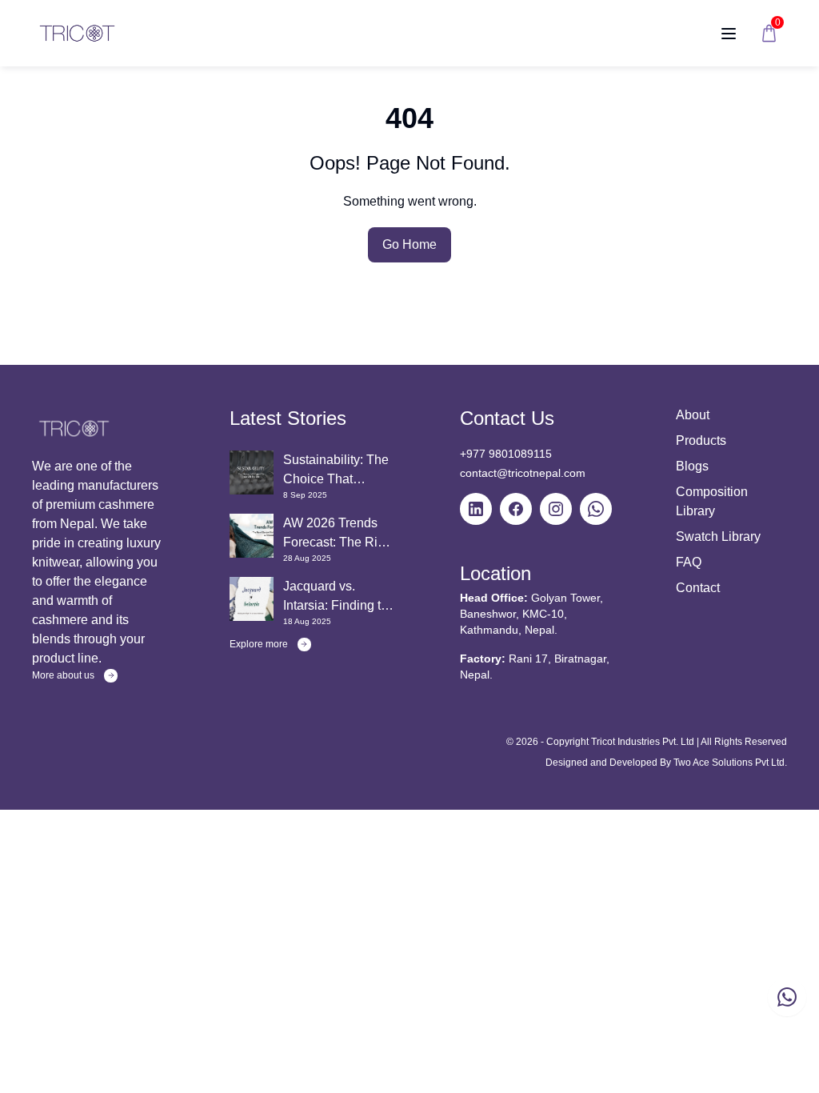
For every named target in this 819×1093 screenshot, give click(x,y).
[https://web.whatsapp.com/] (596, 509)
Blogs (692, 466)
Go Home (409, 244)
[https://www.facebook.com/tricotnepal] (516, 509)
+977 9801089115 (506, 453)
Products (701, 440)
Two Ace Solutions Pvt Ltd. (730, 762)
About (692, 415)
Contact (698, 588)
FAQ (688, 562)
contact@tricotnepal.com (522, 472)
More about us (63, 675)
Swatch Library (718, 536)
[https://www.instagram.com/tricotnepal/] (556, 509)
